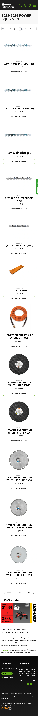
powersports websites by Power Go (25, 703)
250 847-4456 (8, 677)
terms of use (4, 698)
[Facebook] (28, 684)
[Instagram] (31, 684)
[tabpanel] (27, 673)
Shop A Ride (12, 705)
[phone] (25, 5)
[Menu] (34, 5)
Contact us (4, 650)
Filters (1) (12, 29)
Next (30, 592)
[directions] (29, 5)
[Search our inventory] (20, 5)
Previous (9, 592)
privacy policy (31, 697)
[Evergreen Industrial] (7, 5)
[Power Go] (17, 708)
